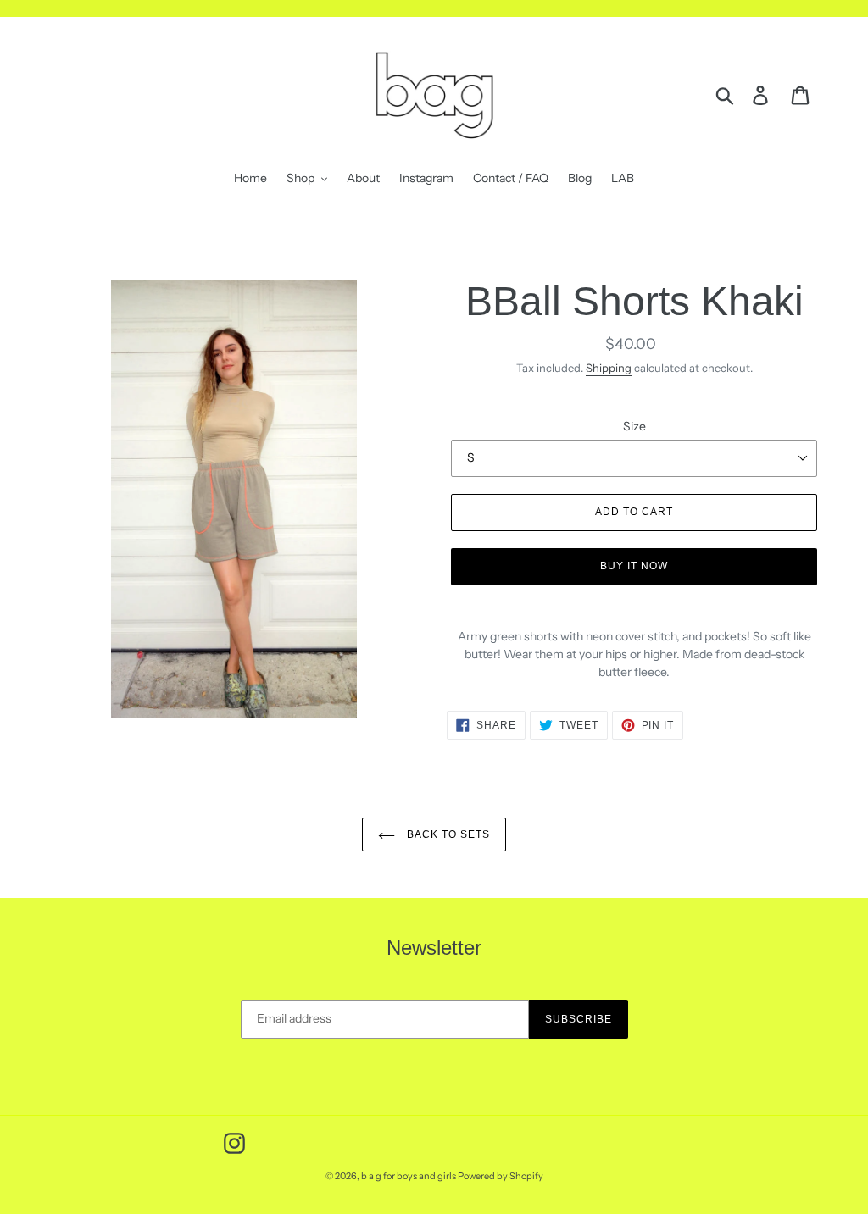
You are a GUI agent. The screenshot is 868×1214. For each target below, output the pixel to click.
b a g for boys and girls (409, 1176)
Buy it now (634, 566)
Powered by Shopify (500, 1176)
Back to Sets (446, 834)
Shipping (609, 367)
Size (634, 426)
